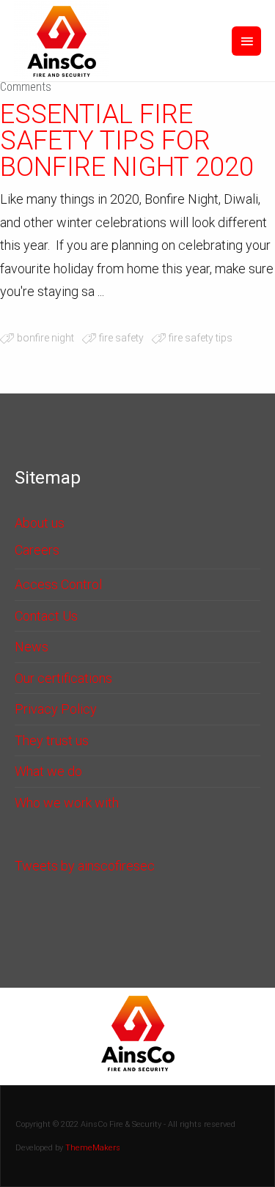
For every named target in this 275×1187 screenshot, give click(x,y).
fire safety (121, 338)
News (31, 646)
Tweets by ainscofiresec (85, 865)
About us (40, 522)
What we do (48, 771)
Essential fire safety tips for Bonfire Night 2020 (127, 140)
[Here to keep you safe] (61, 40)
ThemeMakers (92, 1148)
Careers (37, 550)
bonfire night (45, 338)
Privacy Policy (56, 709)
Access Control (58, 584)
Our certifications (63, 678)
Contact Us (46, 616)
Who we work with (67, 802)
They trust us (52, 740)
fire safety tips (200, 338)
